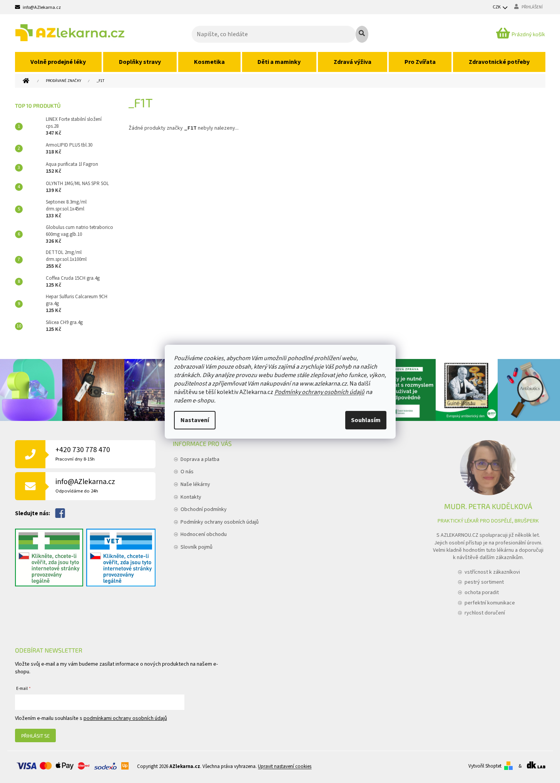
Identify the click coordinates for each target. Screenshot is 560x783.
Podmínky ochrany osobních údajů (319, 392)
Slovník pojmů (196, 547)
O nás (187, 472)
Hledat (362, 34)
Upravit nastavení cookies (284, 766)
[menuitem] (58, 62)
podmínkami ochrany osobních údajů (125, 718)
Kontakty (191, 497)
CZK (497, 7)
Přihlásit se (35, 736)
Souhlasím (366, 420)
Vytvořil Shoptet (484, 766)
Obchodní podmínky (204, 509)
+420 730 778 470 (82, 453)
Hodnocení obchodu (204, 534)
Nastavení (195, 420)
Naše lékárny (195, 484)
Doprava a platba (200, 459)
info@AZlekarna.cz (85, 485)
